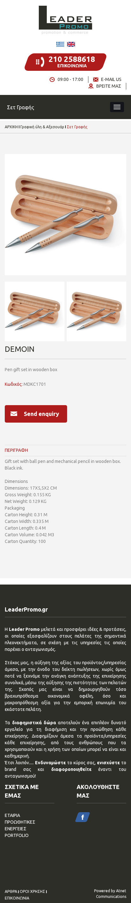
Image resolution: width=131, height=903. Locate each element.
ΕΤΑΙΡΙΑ (12, 815)
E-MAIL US (111, 79)
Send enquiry (41, 414)
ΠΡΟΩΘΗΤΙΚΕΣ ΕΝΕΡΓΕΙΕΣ (20, 825)
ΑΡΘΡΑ (11, 891)
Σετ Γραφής (77, 127)
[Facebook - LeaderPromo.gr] (82, 817)
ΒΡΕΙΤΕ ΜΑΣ (108, 86)
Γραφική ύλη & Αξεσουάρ (42, 127)
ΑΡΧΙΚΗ (11, 127)
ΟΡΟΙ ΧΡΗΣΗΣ (32, 891)
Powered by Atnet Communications (110, 894)
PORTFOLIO (17, 835)
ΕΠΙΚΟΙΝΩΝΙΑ (17, 898)
